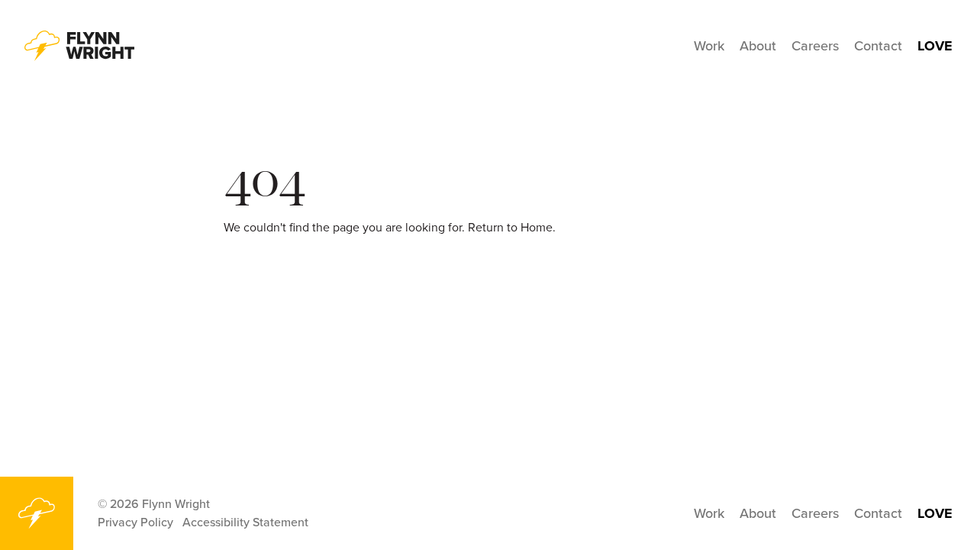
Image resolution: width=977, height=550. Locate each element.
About (758, 46)
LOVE (935, 46)
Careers (815, 46)
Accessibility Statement (245, 522)
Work (709, 46)
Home (537, 227)
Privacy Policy (135, 522)
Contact (878, 46)
